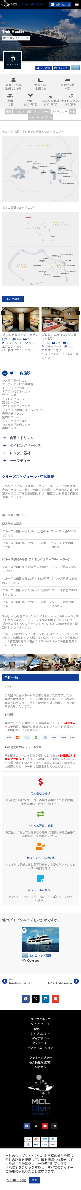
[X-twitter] (36, 1126)
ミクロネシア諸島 (40, 955)
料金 (72, 111)
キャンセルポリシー (40, 117)
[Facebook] (27, 1126)
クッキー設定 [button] (16, 1180)
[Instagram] (54, 1126)
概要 (8, 111)
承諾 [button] (34, 1180)
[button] (44, 67)
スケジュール (41, 111)
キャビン (19, 111)
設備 (29, 111)
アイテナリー (59, 111)
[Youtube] (45, 1126)
